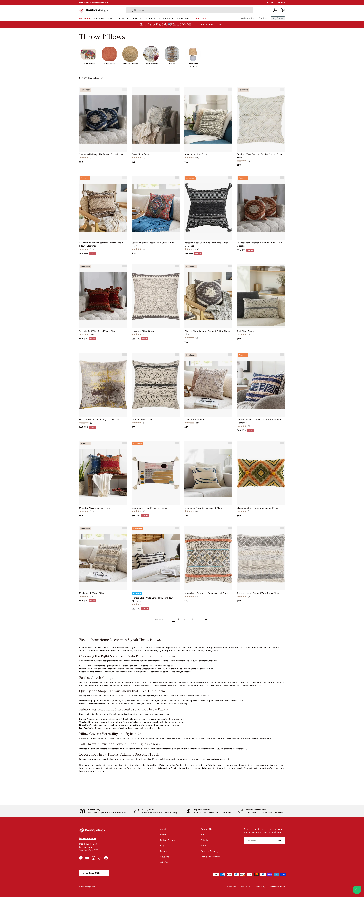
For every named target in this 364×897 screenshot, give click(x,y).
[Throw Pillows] (109, 54)
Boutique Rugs (90, 887)
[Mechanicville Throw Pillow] (103, 558)
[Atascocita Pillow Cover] (208, 119)
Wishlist (281, 2)
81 (193, 619)
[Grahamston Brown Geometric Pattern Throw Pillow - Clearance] (103, 208)
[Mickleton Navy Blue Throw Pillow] (103, 473)
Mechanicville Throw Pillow (92, 593)
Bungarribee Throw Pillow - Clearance (149, 508)
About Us (164, 829)
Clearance (201, 18)
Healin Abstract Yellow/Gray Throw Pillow (99, 419)
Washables (99, 18)
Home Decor (183, 18)
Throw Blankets (151, 63)
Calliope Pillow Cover (142, 419)
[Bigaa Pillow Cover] (156, 119)
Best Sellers (84, 18)
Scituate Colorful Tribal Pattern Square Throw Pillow (153, 244)
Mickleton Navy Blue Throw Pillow (95, 508)
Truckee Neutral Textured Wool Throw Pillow (258, 593)
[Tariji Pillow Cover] (261, 296)
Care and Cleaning (209, 851)
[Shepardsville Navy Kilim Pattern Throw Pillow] (103, 119)
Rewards (164, 851)
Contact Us (206, 829)
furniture (211, 669)
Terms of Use (245, 887)
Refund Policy (260, 887)
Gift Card (164, 862)
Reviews (164, 834)
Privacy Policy (231, 887)
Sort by (83, 78)
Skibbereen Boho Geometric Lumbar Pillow (257, 508)
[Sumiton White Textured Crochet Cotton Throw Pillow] (261, 119)
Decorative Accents (193, 64)
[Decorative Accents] (193, 54)
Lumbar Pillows (88, 63)
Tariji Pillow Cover (245, 331)
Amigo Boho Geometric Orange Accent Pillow (206, 593)
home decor (143, 768)
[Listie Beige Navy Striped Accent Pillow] (208, 473)
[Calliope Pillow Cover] (156, 385)
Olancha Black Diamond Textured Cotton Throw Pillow (207, 333)
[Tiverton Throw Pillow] (208, 385)
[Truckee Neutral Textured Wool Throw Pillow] (261, 558)
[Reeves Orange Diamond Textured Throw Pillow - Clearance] (261, 208)
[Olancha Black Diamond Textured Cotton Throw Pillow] (208, 296)
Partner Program (168, 840)
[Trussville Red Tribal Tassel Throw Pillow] (103, 296)
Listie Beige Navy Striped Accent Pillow (203, 508)
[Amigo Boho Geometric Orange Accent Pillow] (208, 558)
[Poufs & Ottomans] (130, 54)
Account (270, 2)
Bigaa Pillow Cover (141, 154)
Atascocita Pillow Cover (195, 154)
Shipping (205, 840)
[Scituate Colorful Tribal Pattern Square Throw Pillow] (156, 208)
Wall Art (172, 63)
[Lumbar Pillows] (88, 54)
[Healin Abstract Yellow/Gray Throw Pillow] (103, 385)
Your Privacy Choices (277, 887)
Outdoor (263, 18)
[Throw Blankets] (151, 54)
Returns (204, 845)
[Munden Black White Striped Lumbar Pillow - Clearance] (156, 558)
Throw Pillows (109, 63)
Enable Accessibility (210, 856)
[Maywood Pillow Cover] (156, 296)
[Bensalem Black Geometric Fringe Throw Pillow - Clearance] (208, 208)
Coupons (164, 856)
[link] (157, 619)
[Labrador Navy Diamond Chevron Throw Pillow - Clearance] (261, 385)
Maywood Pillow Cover (143, 331)
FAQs (203, 834)
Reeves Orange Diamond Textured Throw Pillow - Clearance (260, 244)
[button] (283, 10)
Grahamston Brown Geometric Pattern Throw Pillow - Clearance (101, 244)
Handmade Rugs (247, 18)
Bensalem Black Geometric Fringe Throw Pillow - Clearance (207, 244)
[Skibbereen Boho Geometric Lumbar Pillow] (261, 473)
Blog (162, 845)
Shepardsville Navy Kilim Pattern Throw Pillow (101, 154)
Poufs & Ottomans (130, 63)
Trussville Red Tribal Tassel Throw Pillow (97, 331)
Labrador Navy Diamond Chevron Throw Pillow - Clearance (260, 421)
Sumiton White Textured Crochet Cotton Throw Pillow (260, 156)
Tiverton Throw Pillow (194, 419)
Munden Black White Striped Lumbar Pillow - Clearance (153, 599)
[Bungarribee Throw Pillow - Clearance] (156, 473)
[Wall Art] (172, 54)
